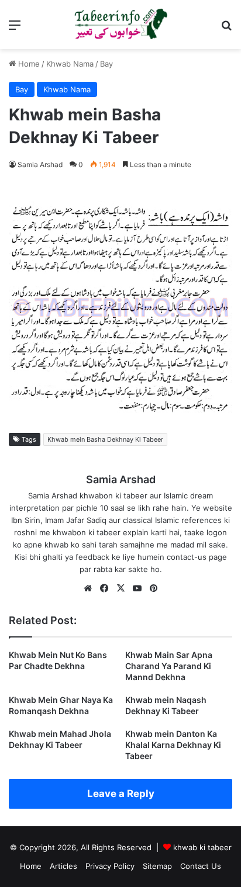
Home (28, 63)
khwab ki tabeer (202, 847)
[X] (120, 588)
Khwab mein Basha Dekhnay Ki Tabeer (105, 439)
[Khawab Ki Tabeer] (120, 24)
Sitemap (157, 866)
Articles (63, 866)
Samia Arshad (40, 164)
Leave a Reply (120, 793)
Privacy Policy (110, 866)
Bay (106, 63)
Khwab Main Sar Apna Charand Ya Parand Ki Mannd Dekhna (168, 666)
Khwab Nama (70, 63)
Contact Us (200, 866)
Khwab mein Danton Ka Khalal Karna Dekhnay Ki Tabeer (173, 745)
